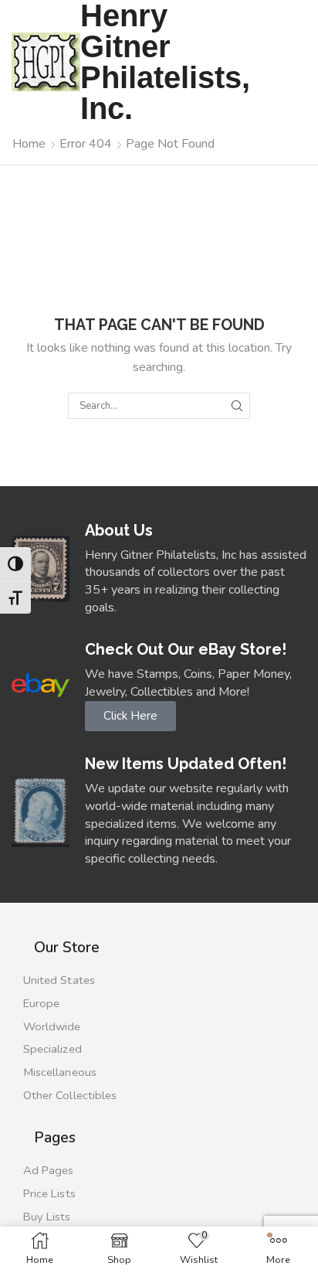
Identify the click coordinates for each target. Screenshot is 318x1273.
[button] (130, 716)
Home (29, 143)
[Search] (237, 406)
